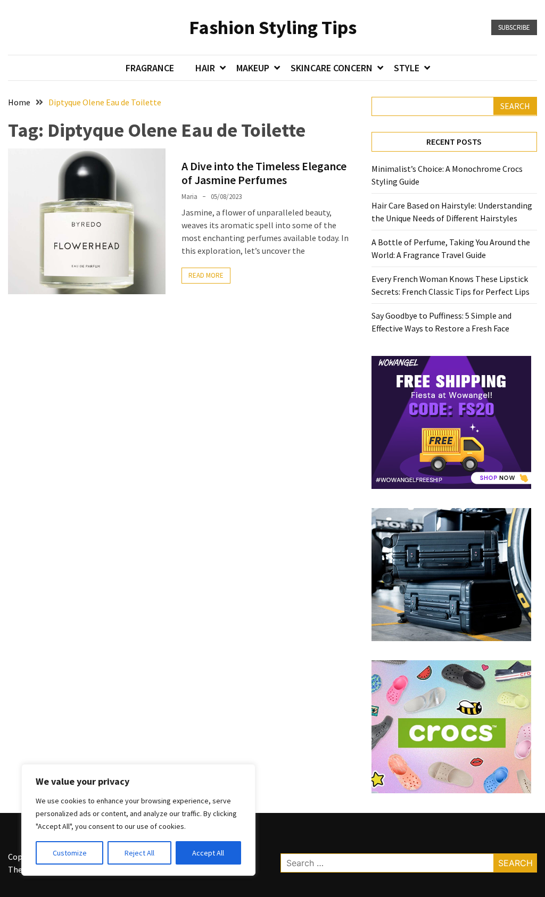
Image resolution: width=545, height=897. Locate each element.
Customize (70, 853)
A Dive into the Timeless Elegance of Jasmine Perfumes (263, 173)
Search (515, 106)
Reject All (139, 853)
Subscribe (514, 27)
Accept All (208, 853)
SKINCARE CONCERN (332, 68)
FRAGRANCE (150, 68)
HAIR (205, 68)
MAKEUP (252, 68)
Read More (206, 275)
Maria (189, 196)
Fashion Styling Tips (273, 27)
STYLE (406, 68)
